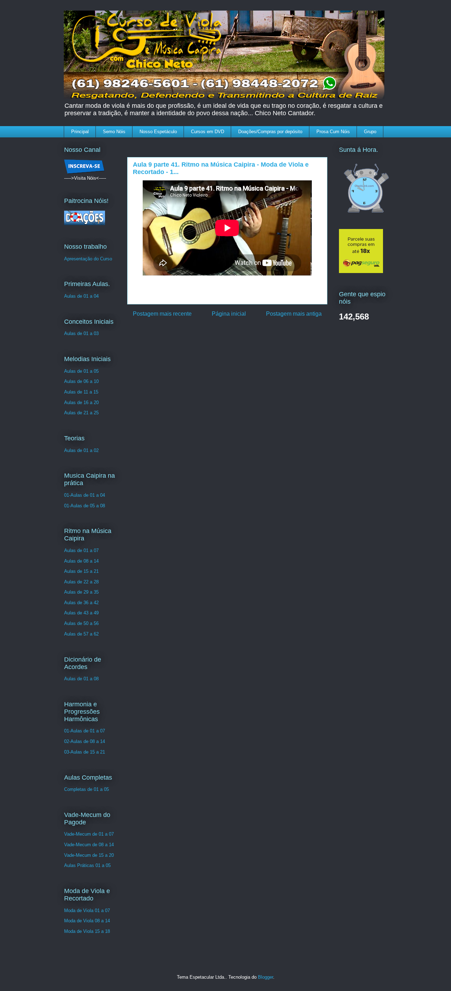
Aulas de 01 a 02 (81, 450)
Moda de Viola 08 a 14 (87, 920)
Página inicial (229, 314)
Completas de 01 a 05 (86, 789)
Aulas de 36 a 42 (81, 602)
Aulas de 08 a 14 (81, 561)
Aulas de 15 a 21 (81, 571)
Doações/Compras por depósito (270, 131)
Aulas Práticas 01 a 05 (87, 865)
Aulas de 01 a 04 (81, 296)
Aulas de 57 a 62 (81, 634)
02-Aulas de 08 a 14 (84, 741)
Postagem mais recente (162, 314)
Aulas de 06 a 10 (81, 381)
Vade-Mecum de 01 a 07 (89, 834)
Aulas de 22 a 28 (81, 581)
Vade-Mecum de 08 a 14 (89, 844)
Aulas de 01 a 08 (81, 678)
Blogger (265, 977)
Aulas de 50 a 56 (81, 623)
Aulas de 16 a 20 (81, 402)
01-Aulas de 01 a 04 (84, 495)
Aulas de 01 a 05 (81, 371)
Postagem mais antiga (294, 314)
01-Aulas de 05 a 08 (84, 505)
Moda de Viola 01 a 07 (87, 910)
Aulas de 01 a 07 (81, 550)
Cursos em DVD (207, 131)
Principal (80, 131)
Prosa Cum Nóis (333, 131)
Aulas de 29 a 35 (81, 592)
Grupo (370, 131)
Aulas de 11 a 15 (81, 392)
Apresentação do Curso (88, 258)
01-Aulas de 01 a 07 (84, 730)
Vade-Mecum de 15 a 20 (89, 855)
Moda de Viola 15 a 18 (87, 931)
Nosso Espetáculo (158, 131)
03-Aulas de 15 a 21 (84, 752)
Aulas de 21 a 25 (81, 412)
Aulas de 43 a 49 (81, 612)
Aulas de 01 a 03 (81, 333)
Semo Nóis (114, 131)
